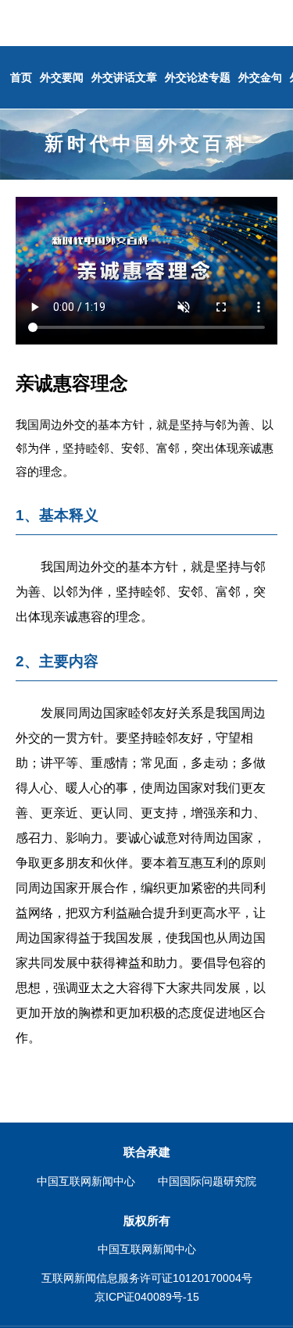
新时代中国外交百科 (146, 143)
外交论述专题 (197, 77)
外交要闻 (62, 77)
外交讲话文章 (124, 77)
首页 (21, 77)
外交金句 (260, 77)
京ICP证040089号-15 (147, 1297)
